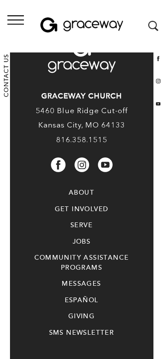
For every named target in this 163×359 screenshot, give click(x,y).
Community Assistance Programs (81, 262)
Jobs (82, 241)
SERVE (81, 225)
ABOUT (81, 192)
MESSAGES (81, 283)
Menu (41, 26)
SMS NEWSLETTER (81, 332)
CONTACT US (6, 75)
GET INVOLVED (82, 209)
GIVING (81, 316)
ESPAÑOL (82, 300)
